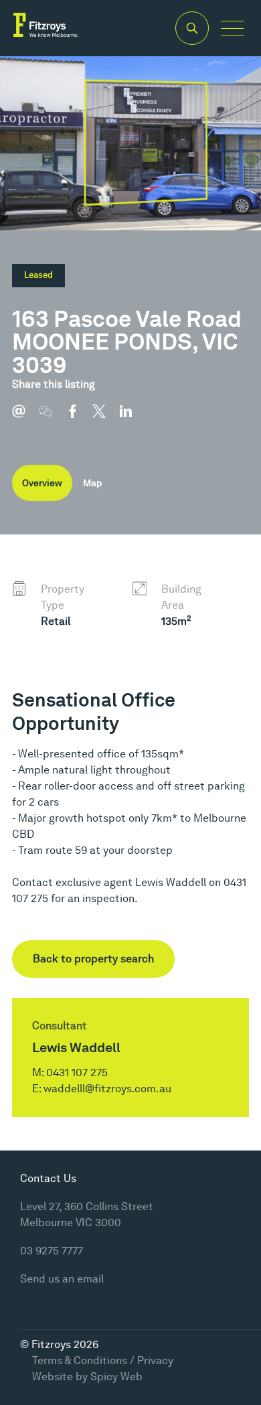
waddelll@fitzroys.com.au (107, 1088)
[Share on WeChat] (52, 417)
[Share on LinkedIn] (132, 417)
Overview (42, 482)
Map (92, 482)
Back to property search (93, 958)
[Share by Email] (25, 417)
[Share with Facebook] (79, 417)
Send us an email (62, 1278)
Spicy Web (116, 1376)
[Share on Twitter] (105, 417)
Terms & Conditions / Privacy (102, 1360)
